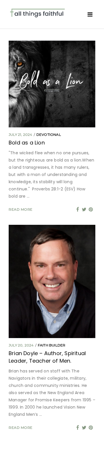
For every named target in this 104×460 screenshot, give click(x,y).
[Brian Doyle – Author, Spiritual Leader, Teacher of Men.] (52, 281)
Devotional (48, 134)
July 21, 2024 (20, 134)
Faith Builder (52, 345)
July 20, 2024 (21, 345)
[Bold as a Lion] (52, 83)
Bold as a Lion (27, 142)
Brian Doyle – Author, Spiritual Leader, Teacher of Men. (47, 357)
